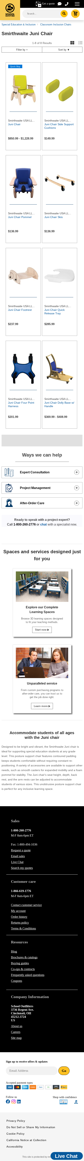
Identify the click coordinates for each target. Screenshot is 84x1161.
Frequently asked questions (27, 975)
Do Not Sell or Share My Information (30, 1127)
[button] (63, 1101)
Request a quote (21, 850)
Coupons (16, 980)
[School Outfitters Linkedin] (19, 1102)
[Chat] (60, 3)
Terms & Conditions (23, 928)
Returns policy (20, 922)
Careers (15, 1032)
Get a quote (48, 3)
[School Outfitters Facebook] (8, 1102)
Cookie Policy (15, 1133)
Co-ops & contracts (23, 969)
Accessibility (14, 1146)
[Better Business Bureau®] (76, 1101)
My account (18, 911)
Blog (14, 951)
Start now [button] (41, 629)
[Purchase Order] (48, 1086)
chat (43, 524)
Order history (19, 916)
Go (64, 1071)
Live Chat (17, 862)
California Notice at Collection (26, 1140)
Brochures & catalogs (24, 957)
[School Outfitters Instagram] (13, 1102)
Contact (26, 905)
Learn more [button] (41, 706)
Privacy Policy (15, 1120)
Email (18, 856)
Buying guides (20, 963)
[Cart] (75, 13)
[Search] (64, 13)
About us (16, 1026)
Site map (16, 1037)
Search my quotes (22, 868)
